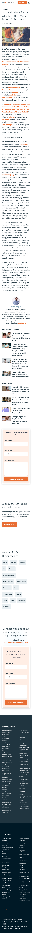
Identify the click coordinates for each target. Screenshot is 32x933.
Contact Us (22, 2)
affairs (11, 117)
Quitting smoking (24, 854)
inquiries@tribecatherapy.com (16, 642)
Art (4, 569)
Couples (5, 9)
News (12, 600)
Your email (8, 450)
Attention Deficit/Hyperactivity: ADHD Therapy (25, 796)
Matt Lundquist (14, 87)
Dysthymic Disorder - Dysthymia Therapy (24, 894)
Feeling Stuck (5, 869)
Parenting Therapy (24, 843)
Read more (22, 323)
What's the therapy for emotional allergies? (7, 738)
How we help (9, 524)
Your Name (8, 440)
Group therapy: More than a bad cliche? (23, 755)
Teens (16, 588)
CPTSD (21, 735)
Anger (5, 563)
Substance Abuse (8, 575)
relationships (7, 97)
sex (22, 227)
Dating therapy (5, 862)
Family (22, 563)
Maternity (21, 600)
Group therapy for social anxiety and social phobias (6, 793)
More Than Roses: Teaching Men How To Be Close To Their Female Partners (7, 746)
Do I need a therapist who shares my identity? (24, 802)
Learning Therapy (6, 890)
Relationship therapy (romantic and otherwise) (24, 858)
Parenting (6, 607)
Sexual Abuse (21, 581)
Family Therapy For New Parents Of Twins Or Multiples (24, 770)
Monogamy (24, 144)
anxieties (13, 95)
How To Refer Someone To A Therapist (5, 787)
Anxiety (13, 563)
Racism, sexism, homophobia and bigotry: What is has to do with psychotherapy (7, 762)
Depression (6, 588)
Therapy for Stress (24, 890)
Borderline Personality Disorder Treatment (7, 858)
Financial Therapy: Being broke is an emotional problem (7, 874)
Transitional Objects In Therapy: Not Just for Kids (7, 732)
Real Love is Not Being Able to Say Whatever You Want (7, 754)
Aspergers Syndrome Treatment (22, 789)
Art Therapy (5, 843)
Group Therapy (8, 581)
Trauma (18, 594)
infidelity (15, 92)
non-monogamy (8, 175)
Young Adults (7, 594)
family (24, 154)
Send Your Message (16, 479)
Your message (9, 460)
